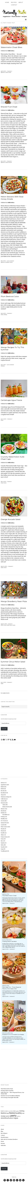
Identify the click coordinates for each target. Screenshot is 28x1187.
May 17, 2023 (3, 260)
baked (2, 1111)
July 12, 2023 (3, 161)
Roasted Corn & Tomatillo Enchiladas (13, 1034)
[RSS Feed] (13, 740)
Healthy (5, 314)
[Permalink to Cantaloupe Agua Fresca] (14, 397)
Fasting (3, 816)
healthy (18, 1113)
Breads (2, 790)
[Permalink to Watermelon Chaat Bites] (14, 44)
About (21, 2)
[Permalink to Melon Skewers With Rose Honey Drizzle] (14, 193)
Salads (2, 567)
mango (3, 1116)
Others (2, 835)
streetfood (5, 1118)
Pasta (2, 839)
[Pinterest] (8, 740)
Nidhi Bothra (11, 50)
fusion (12, 1113)
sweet (11, 1118)
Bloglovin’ (17, 1180)
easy (14, 1111)
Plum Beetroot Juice (10, 296)
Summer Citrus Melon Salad (13, 662)
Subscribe (3, 1145)
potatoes (18, 1116)
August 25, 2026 (5, 903)
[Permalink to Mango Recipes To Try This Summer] (14, 344)
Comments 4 (9, 71)
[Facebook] (4, 740)
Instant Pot (3, 822)
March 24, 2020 (4, 566)
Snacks (9, 72)
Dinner (2, 625)
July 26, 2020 (3, 313)
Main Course (9, 625)
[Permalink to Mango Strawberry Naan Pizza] (14, 598)
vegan (15, 1118)
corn (9, 1111)
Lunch (5, 625)
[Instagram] (2, 740)
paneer (8, 1116)
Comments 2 (9, 161)
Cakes (3, 804)
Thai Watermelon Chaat (9, 895)
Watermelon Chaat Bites (11, 47)
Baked (2, 786)
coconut (6, 1111)
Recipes (14, 2)
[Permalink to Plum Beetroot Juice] (14, 293)
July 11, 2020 (3, 364)
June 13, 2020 (3, 419)
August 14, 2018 (4, 623)
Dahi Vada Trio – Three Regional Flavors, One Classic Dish (11, 987)
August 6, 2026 (5, 1042)
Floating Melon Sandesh (9, 941)
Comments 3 (10, 566)
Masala (3, 828)
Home (7, 2)
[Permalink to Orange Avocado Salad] (14, 516)
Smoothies (5, 814)
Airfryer (3, 782)
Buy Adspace (4, 1133)
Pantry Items (4, 837)
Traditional (4, 851)
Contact (14, 5)
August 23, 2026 (5, 949)
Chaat (7, 72)
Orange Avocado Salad (10, 519)
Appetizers (3, 72)
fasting (22, 1111)
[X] (6, 740)
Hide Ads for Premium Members (9, 1139)
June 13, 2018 (3, 682)
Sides (2, 845)
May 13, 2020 (3, 481)
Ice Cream (3, 820)
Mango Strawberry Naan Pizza (14, 601)
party (13, 1115)
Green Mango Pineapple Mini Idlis (9, 1097)
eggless (17, 1111)
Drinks (2, 314)
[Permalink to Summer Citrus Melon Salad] (14, 658)
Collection (3, 366)
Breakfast (7, 262)
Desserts (10, 162)
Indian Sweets (6, 806)
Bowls (2, 788)
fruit (7, 1113)
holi (23, 1113)
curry (11, 1111)
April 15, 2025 (3, 71)
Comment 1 (9, 481)
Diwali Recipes (4, 1137)
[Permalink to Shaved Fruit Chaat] (14, 103)
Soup (2, 849)
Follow (4, 728)
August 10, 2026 (5, 996)
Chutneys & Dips (5, 797)
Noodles (3, 833)
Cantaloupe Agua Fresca (11, 400)
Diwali (2, 811)
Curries (3, 801)
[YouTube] (15, 740)
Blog (2, 1131)
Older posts (5, 693)
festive (3, 1113)
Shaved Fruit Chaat (9, 107)
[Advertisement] (14, 758)
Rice (2, 841)
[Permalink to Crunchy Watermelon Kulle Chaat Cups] (14, 453)
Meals (2, 831)
